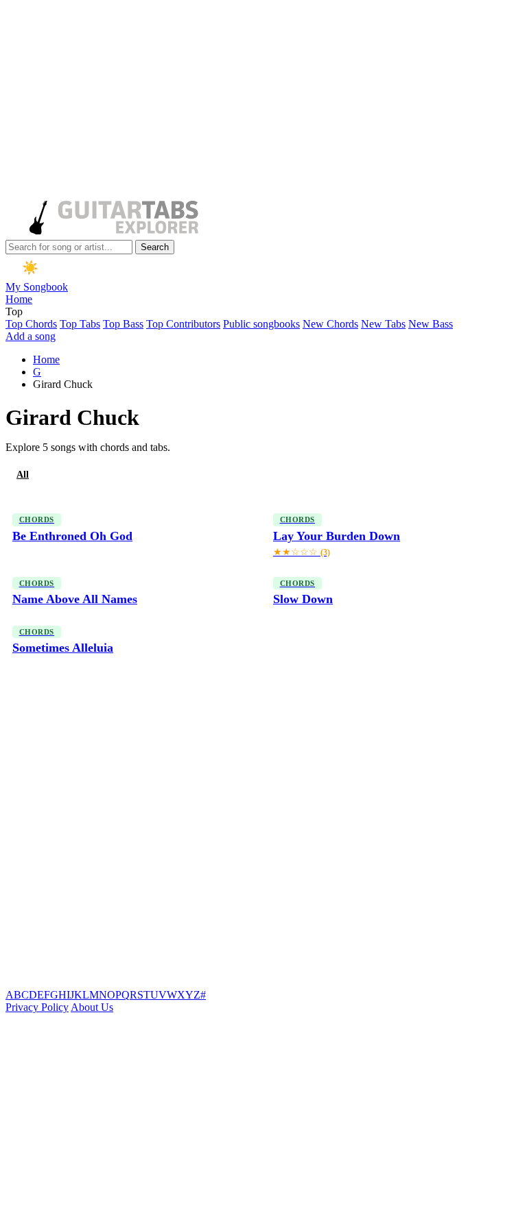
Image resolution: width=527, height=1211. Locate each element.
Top (14, 311)
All (22, 474)
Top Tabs (80, 324)
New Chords (330, 324)
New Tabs (383, 324)
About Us (92, 1007)
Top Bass (123, 324)
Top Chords (31, 324)
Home (18, 299)
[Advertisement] (260, 101)
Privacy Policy (37, 1007)
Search (155, 247)
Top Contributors (183, 324)
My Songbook (36, 287)
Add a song (30, 336)
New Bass (430, 324)
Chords (71, 474)
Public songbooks (261, 324)
